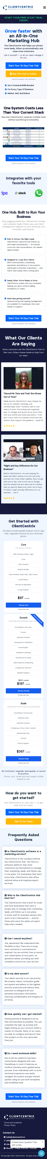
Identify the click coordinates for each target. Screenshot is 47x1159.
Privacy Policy (10, 1125)
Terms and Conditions (13, 1123)
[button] (44, 7)
